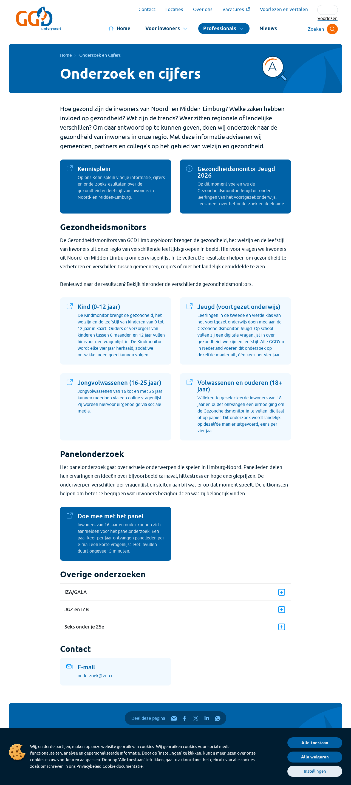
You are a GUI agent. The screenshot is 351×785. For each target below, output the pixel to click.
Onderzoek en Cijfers (100, 55)
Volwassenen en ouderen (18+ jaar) (239, 385)
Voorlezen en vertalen (284, 9)
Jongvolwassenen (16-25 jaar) (119, 382)
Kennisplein (94, 169)
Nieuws (268, 28)
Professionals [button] (219, 28)
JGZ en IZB (76, 609)
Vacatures (233, 9)
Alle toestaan (314, 742)
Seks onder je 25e (84, 627)
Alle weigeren (315, 757)
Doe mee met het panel (111, 516)
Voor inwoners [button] (162, 28)
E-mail (86, 667)
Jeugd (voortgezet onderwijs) (238, 306)
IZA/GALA (75, 592)
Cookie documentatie (123, 766)
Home (124, 28)
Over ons (203, 9)
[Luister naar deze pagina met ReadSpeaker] (327, 10)
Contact (146, 9)
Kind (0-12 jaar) (99, 306)
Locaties (174, 9)
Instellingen (315, 771)
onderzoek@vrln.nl (96, 675)
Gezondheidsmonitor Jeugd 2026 (236, 172)
